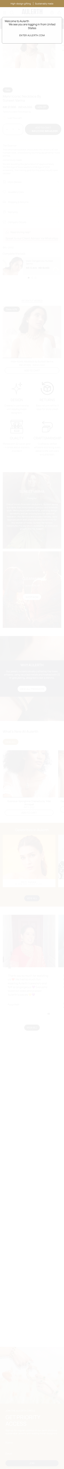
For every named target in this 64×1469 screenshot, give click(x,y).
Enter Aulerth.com (32, 35)
